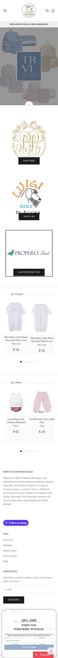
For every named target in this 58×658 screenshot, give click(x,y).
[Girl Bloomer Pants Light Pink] (41, 402)
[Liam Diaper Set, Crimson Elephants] (16, 402)
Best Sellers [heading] (16, 382)
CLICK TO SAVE (29, 647)
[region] (29, 66)
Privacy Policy (10, 556)
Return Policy (10, 550)
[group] (16, 327)
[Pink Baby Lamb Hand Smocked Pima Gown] (41, 317)
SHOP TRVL (29, 91)
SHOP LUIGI (29, 216)
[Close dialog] (54, 611)
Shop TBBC (29, 160)
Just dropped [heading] (17, 294)
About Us (8, 539)
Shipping (7, 545)
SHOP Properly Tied (29, 272)
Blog (5, 561)
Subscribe (13, 599)
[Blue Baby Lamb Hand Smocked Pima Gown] (16, 317)
